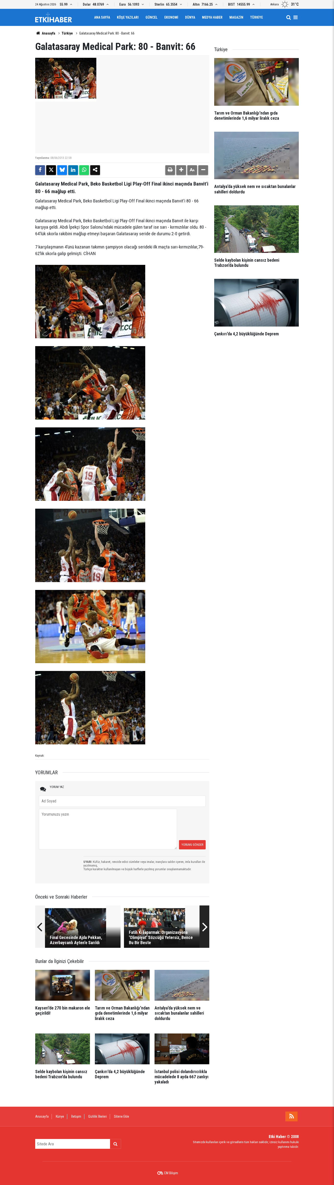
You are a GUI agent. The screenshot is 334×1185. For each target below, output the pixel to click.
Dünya (190, 17)
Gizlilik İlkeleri (97, 1116)
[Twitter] (51, 170)
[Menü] (295, 17)
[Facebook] (40, 170)
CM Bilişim (171, 1173)
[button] (181, 170)
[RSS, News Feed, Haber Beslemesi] (291, 1116)
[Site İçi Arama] (288, 17)
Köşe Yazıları (128, 17)
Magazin (236, 17)
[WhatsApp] (84, 170)
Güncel (151, 17)
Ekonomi (171, 17)
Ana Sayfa (102, 17)
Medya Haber (212, 17)
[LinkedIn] (73, 170)
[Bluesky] (62, 170)
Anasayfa (48, 33)
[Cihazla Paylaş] (95, 170)
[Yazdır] (170, 170)
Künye (60, 1116)
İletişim (76, 1116)
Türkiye (256, 17)
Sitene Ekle (121, 1116)
